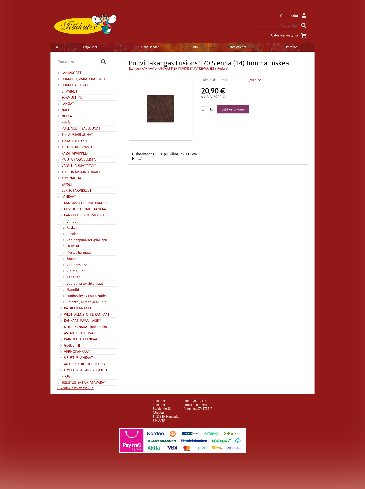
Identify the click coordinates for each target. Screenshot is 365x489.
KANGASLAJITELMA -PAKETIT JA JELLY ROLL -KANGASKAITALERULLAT (87, 203)
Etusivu (134, 68)
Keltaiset (73, 277)
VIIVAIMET (69, 91)
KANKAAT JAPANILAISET (82, 320)
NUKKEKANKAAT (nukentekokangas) (87, 327)
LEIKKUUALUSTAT (74, 85)
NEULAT (67, 116)
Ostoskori (291, 47)
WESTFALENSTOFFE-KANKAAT (86, 314)
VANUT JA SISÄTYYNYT (78, 165)
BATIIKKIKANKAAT (77, 308)
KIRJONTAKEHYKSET (77, 147)
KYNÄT (66, 122)
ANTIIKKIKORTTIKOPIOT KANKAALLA (87, 364)
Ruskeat (73, 227)
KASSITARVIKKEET (75, 153)
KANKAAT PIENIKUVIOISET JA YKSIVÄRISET (87, 215)
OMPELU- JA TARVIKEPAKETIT (86, 370)
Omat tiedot (289, 16)
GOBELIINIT (73, 345)
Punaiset (73, 234)
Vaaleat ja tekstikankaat (85, 283)
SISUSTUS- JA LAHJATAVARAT (83, 382)
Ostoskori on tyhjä (284, 35)
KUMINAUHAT (72, 178)
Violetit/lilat (75, 271)
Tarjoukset (90, 47)
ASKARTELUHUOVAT (79, 333)
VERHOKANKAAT (77, 351)
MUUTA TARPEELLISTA (78, 159)
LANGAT (67, 103)
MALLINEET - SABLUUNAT (80, 128)
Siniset (71, 258)
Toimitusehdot (149, 47)
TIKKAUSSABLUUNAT (77, 134)
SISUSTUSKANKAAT (78, 358)
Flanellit (73, 289)
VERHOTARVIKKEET (76, 190)
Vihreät (72, 221)
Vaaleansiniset (78, 265)
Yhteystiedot (237, 47)
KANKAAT (68, 196)
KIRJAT (66, 376)
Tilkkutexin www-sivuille (75, 388)
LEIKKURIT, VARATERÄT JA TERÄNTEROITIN (85, 79)
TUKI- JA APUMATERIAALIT (81, 172)
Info (195, 47)
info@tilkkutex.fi (195, 405)
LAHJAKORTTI (72, 73)
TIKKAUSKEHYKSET (75, 141)
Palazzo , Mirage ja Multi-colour (88, 302)
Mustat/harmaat (79, 252)
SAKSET (67, 184)
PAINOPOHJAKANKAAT (81, 339)
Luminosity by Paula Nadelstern (88, 296)
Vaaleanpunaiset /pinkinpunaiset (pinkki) (88, 240)
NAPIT (66, 110)
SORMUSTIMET (72, 97)
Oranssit (73, 246)
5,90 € (253, 80)
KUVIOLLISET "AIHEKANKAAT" (86, 209)
